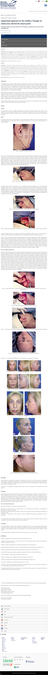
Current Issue (33, 640)
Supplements (34, 642)
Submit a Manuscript (13, 640)
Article (3, 35)
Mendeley (6, 622)
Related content (4, 45)
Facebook (6, 628)
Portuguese (43, 1)
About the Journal (4, 640)
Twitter (5, 631)
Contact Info (4, 651)
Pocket (5, 625)
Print (5, 614)
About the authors (5, 39)
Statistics (3, 42)
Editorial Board (3, 644)
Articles (33, 637)
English (36, 1)
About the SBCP (4, 642)
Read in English (6, 608)
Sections (3, 646)
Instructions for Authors (24, 638)
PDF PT (5, 611)
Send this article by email (8, 617)
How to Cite (6, 619)
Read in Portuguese (7, 606)
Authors (12, 637)
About (3, 637)
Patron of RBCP (4, 649)
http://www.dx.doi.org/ (5, 32)
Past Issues (34, 641)
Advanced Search (43, 638)
